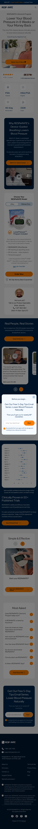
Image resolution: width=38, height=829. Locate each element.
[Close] (33, 397)
